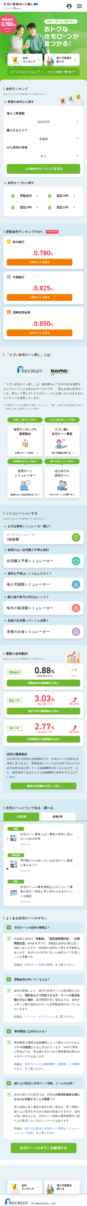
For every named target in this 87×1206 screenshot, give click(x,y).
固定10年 (63, 195)
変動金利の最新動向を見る (43, 683)
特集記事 (16, 855)
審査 (16, 829)
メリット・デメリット (38, 1016)
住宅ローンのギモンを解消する (43, 1148)
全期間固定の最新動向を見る (43, 739)
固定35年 (63, 207)
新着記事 (58, 816)
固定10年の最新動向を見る (43, 711)
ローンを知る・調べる (60, 71)
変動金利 (26, 195)
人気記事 (21, 816)
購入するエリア (17, 130)
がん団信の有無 (17, 147)
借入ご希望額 (15, 113)
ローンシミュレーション (23, 71)
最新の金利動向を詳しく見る (43, 786)
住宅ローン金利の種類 (38, 964)
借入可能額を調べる (64, 1187)
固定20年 (26, 207)
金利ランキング (28, 1187)
